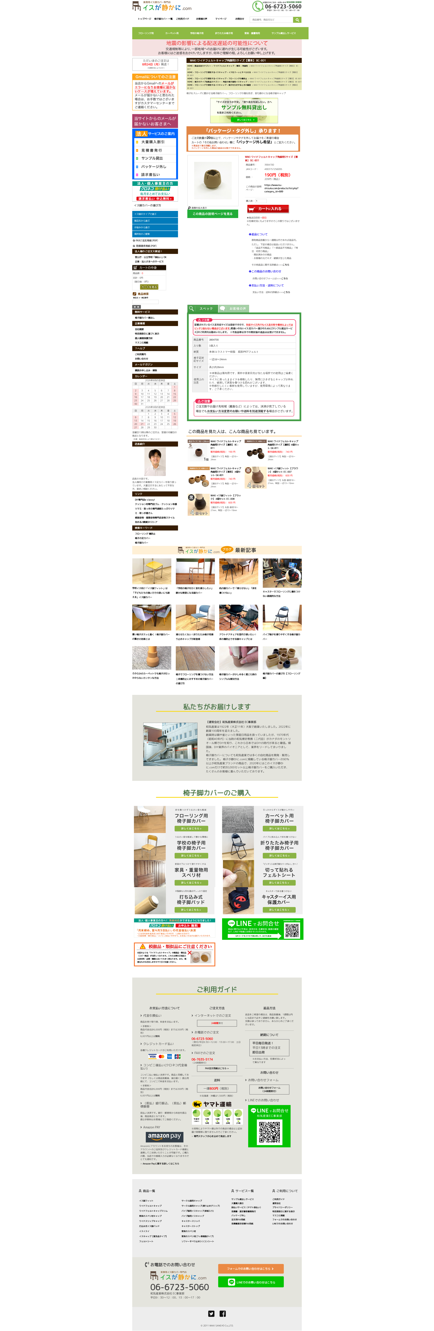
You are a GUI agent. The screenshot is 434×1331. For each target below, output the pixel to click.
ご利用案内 (140, 354)
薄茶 (238, 65)
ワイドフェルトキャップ (224, 65)
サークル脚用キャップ (192, 1200)
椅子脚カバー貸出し (145, 317)
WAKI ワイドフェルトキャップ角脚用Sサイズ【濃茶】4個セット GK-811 (283, 445)
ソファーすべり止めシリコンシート (198, 1241)
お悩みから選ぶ (142, 227)
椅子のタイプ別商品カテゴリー (208, 81)
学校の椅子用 (196, 33)
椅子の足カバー (142, 538)
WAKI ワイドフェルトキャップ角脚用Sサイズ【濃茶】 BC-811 (226, 445)
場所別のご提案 (142, 233)
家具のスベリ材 (189, 1231)
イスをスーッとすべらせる (240, 72)
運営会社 (276, 1203)
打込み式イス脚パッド (149, 1226)
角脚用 (245, 65)
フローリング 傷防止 (145, 533)
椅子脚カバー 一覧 (163, 18)
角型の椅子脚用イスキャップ (235, 81)
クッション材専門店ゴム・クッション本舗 (156, 504)
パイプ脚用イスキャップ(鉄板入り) (198, 1210)
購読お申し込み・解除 (146, 370)
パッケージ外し (238, 1215)
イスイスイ (144, 1231)
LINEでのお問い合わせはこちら (256, 1282)
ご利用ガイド (182, 18)
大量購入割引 (237, 1203)
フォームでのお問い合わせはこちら (248, 1269)
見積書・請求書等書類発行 (243, 1211)
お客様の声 (201, 18)
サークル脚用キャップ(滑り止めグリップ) (201, 1205)
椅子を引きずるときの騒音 (240, 85)
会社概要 (139, 329)
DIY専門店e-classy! (145, 499)
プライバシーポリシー (282, 1207)
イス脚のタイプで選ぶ (145, 213)
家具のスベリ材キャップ (150, 1216)
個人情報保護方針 (144, 338)
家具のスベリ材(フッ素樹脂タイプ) (198, 1236)
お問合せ (239, 18)
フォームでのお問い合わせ (284, 1219)
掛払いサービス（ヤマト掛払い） (246, 1207)
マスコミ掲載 (141, 342)
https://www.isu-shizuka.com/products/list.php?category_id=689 (281, 188)
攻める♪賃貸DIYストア (146, 522)
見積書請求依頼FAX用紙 (242, 1223)
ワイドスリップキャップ (150, 1221)
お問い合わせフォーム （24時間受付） (269, 1089)
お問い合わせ (141, 358)
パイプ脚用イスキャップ (193, 1216)
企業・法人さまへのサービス (149, 261)
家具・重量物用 (252, 33)
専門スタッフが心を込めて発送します (212, 1136)
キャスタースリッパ (191, 1221)
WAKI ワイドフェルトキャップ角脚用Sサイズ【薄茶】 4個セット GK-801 (226, 472)
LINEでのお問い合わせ (282, 1223)
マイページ (220, 18)
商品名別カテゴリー (203, 65)
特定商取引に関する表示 (283, 1211)
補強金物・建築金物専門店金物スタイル (155, 517)
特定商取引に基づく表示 (147, 333)
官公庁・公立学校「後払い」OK (150, 257)
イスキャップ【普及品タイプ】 (153, 1236)
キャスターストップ (191, 1226)
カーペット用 (172, 33)
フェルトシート (146, 1241)
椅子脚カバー (141, 542)
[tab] (203, 308)
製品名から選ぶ (142, 220)
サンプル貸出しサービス (284, 33)
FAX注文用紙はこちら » (217, 1068)
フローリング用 (146, 33)
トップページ (144, 18)
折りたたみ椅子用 (224, 33)
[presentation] (203, 308)
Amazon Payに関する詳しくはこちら (161, 1163)
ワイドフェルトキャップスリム (153, 1210)
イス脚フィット (146, 1200)
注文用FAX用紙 (238, 1219)
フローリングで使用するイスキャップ (210, 72)
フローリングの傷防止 (238, 78)
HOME (189, 65)
